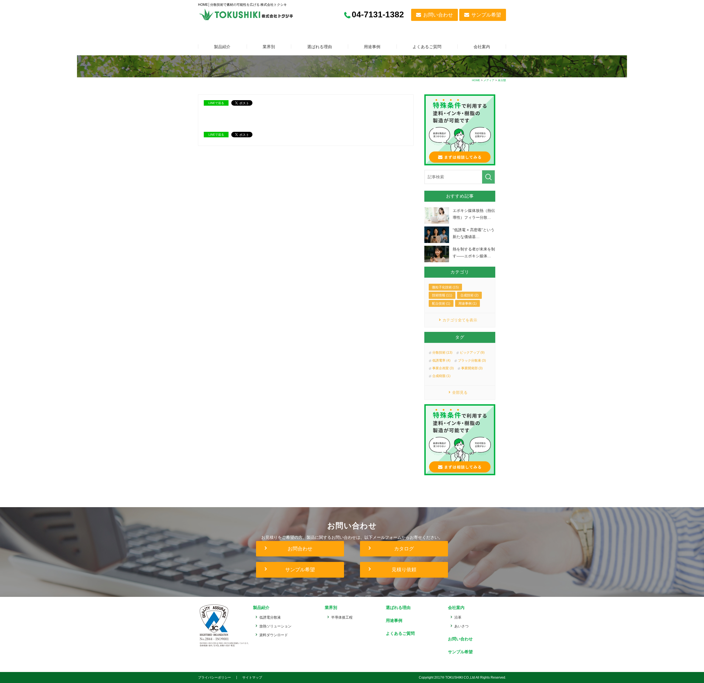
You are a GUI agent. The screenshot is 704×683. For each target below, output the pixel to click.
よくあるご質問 (427, 46)
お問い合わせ (438, 15)
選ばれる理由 (319, 46)
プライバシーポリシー (214, 677)
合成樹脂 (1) (441, 376)
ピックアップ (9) (472, 352)
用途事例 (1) (467, 303)
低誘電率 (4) (441, 360)
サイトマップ (252, 677)
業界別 (269, 46)
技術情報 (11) (442, 295)
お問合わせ (300, 548)
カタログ (404, 548)
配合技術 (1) (441, 303)
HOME (476, 80)
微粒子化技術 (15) (445, 287)
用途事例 (372, 46)
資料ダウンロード (273, 635)
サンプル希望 (486, 15)
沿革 (457, 617)
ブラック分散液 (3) (472, 360)
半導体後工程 (342, 617)
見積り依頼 (404, 569)
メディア (488, 80)
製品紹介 (222, 46)
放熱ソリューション (275, 626)
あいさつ (461, 626)
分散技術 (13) (442, 352)
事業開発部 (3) (472, 368)
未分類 (502, 80)
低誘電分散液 (270, 617)
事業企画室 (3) (443, 368)
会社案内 (482, 46)
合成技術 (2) (469, 295)
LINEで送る (216, 103)
